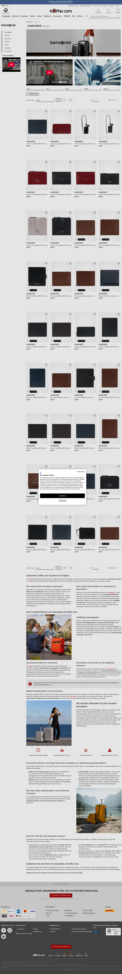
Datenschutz (81, 471)
